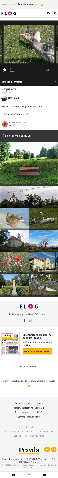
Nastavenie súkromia (34, 435)
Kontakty (28, 403)
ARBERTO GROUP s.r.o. (29, 462)
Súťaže (39, 412)
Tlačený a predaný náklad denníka (29, 407)
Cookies (17, 435)
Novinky (29, 314)
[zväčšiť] (47, 70)
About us (29, 426)
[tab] (29, 80)
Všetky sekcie (33, 4)
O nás (17, 403)
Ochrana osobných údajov (29, 416)
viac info (33, 467)
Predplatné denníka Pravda (37, 351)
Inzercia (40, 403)
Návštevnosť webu (23, 412)
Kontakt (43, 314)
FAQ (36, 314)
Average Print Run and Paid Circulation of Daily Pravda (29, 431)
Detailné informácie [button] (11, 81)
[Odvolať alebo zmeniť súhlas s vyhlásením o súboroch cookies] (47, 449)
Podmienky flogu (16, 314)
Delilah (12, 122)
